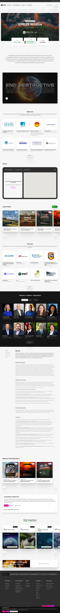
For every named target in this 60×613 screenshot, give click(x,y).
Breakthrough (7, 352)
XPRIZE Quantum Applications (18, 591)
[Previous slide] (4, 235)
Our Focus (3, 9)
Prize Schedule (7, 355)
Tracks (6, 357)
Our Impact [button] (23, 5)
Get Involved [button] (49, 5)
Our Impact (28, 583)
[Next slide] (55, 235)
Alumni (37, 592)
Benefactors (38, 587)
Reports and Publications (28, 586)
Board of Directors (39, 585)
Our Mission (7, 583)
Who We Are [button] (9, 5)
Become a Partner (50, 587)
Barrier (6, 350)
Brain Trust (38, 594)
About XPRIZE (7, 585)
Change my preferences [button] (13, 611)
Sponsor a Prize (49, 585)
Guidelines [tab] (11, 505)
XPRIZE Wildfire (18, 585)
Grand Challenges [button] (16, 5)
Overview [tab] (6, 505)
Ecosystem (38, 583)
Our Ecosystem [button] (29, 5)
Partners (37, 590)
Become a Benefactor (50, 583)
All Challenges (17, 583)
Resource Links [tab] (17, 505)
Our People (7, 587)
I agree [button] (4, 611)
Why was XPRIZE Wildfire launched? (11, 509)
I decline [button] (7, 611)
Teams (37, 596)
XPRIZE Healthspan (18, 587)
